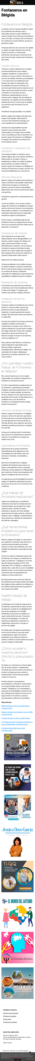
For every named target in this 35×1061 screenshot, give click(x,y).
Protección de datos (10, 1022)
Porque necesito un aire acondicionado (15, 718)
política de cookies (16, 1057)
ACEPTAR (17, 1059)
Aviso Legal (7, 1019)
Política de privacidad (10, 1013)
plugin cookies (30, 1059)
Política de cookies (9, 1016)
